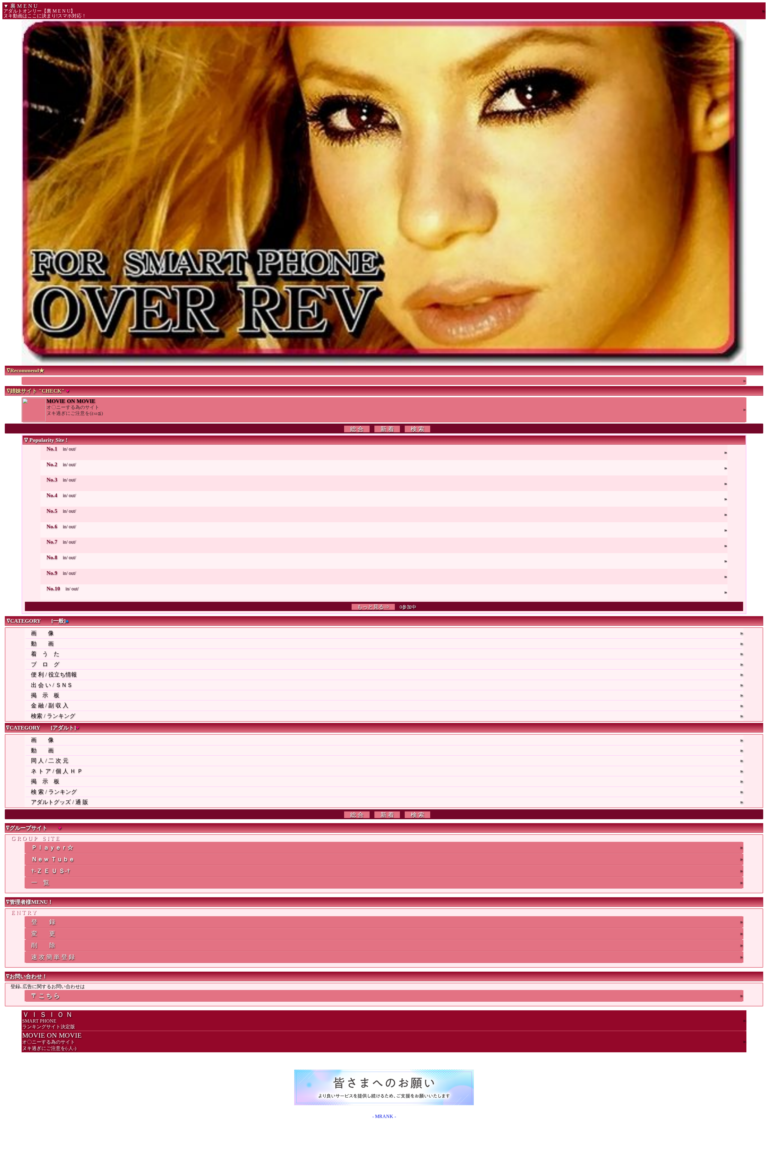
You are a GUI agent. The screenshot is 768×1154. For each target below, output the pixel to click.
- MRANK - (384, 1116)
